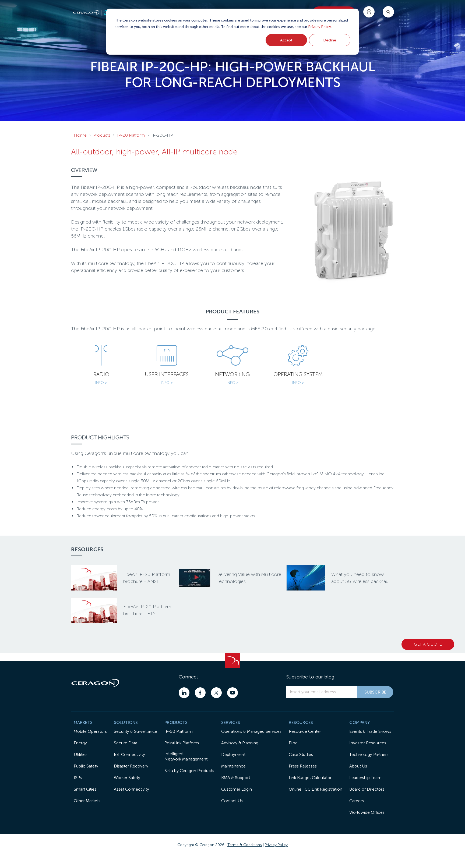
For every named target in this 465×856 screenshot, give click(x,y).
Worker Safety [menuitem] (127, 777)
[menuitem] (369, 11)
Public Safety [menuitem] (86, 766)
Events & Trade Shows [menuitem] (370, 731)
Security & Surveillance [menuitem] (135, 731)
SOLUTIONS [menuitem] (126, 722)
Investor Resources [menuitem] (367, 742)
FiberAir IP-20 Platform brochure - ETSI (147, 610)
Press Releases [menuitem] (303, 766)
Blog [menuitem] (293, 742)
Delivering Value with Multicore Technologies (248, 577)
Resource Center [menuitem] (305, 731)
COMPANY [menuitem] (359, 722)
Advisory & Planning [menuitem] (239, 742)
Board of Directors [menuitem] (366, 789)
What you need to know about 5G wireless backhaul (360, 577)
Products (101, 135)
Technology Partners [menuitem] (369, 754)
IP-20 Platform (131, 135)
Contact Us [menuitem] (232, 800)
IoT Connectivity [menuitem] (129, 754)
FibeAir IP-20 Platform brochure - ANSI (146, 577)
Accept (286, 40)
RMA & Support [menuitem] (235, 777)
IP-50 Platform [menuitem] (178, 731)
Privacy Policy (319, 26)
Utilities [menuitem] (80, 754)
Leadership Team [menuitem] (365, 777)
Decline (329, 40)
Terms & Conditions (244, 845)
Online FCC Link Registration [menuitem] (315, 789)
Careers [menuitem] (356, 800)
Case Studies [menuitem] (301, 754)
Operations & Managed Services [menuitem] (251, 731)
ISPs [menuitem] (78, 777)
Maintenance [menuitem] (233, 766)
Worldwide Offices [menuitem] (367, 812)
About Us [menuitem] (358, 766)
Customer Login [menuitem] (236, 789)
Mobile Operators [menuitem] (90, 731)
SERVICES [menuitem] (230, 722)
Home (80, 135)
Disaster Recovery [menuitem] (131, 766)
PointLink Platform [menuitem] (181, 742)
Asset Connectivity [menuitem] (131, 789)
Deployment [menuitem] (233, 754)
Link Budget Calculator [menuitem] (310, 777)
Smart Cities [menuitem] (85, 789)
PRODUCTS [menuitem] (176, 722)
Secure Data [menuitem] (125, 742)
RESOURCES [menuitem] (301, 722)
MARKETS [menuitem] (83, 722)
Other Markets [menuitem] (87, 800)
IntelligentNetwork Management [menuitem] (185, 756)
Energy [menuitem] (80, 742)
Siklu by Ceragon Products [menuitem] (189, 770)
